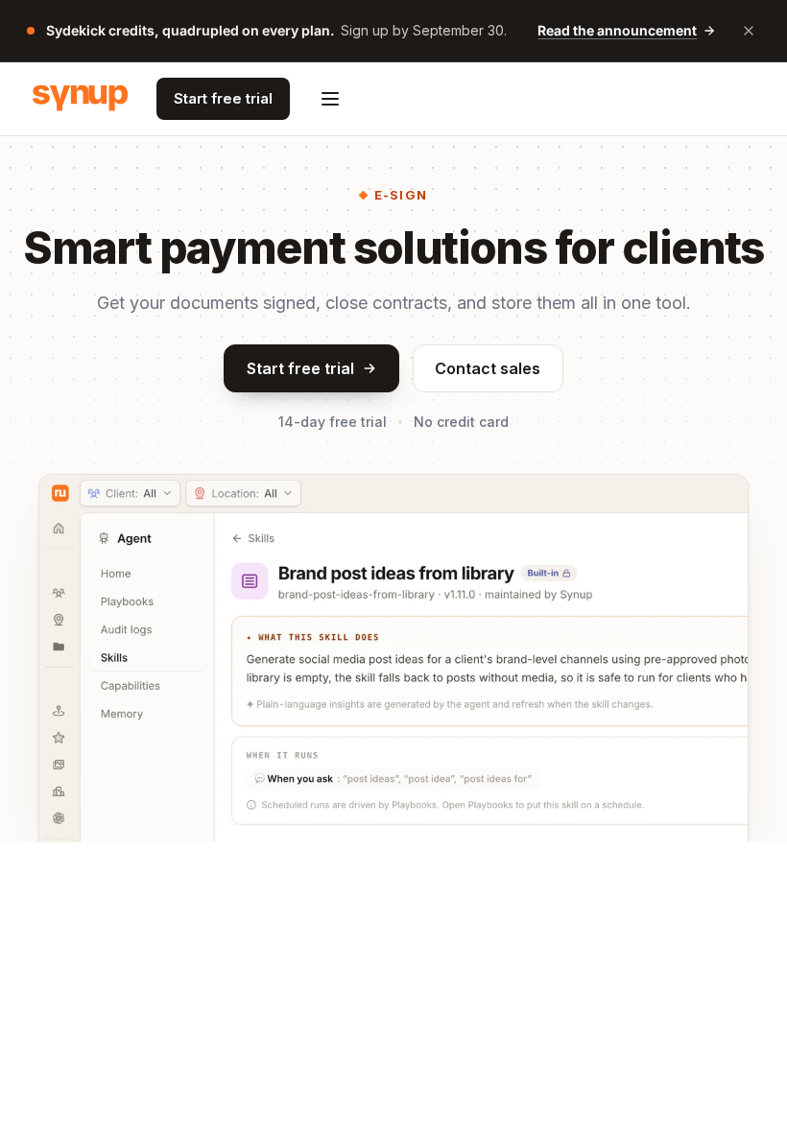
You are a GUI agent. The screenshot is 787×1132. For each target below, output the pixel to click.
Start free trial (223, 98)
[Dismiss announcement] (748, 31)
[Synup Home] (80, 99)
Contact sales (487, 368)
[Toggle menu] (330, 99)
